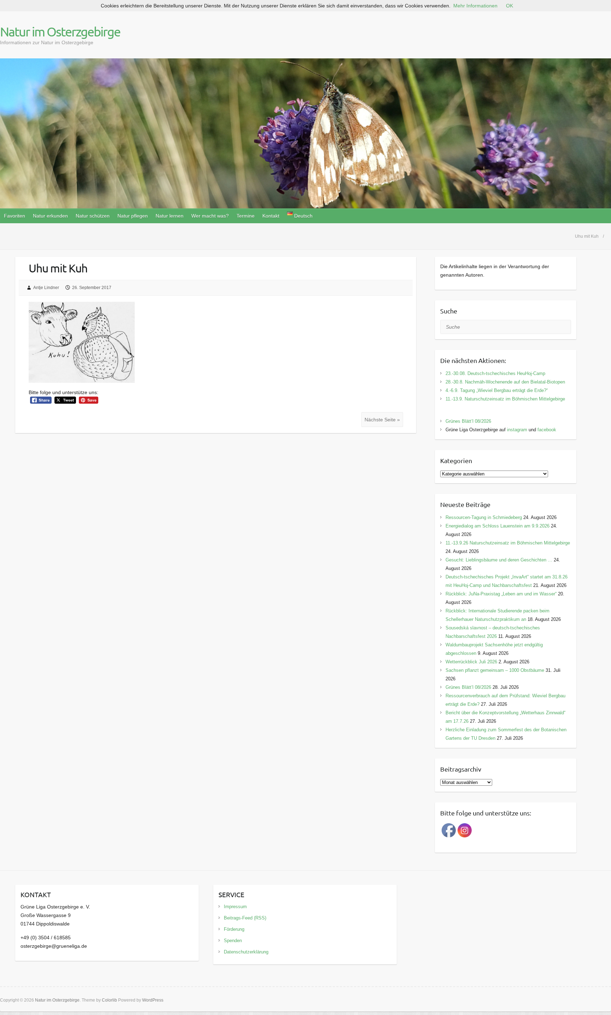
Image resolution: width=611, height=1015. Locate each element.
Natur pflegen (132, 216)
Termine (246, 216)
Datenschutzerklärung (246, 952)
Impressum (235, 906)
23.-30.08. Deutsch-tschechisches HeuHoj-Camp (495, 373)
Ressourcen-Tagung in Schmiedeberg (484, 517)
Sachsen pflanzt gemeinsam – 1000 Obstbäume (495, 670)
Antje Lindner (46, 287)
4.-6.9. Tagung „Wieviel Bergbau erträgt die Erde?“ (497, 390)
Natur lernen (170, 216)
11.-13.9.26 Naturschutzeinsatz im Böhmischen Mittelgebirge (508, 543)
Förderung (234, 929)
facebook (546, 429)
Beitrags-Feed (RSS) (245, 918)
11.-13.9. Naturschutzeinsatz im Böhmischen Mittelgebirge (505, 399)
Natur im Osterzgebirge (60, 31)
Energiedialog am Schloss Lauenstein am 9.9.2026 (497, 526)
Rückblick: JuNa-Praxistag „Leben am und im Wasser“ (501, 593)
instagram (517, 429)
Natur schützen (93, 216)
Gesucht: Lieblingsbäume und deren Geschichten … (499, 560)
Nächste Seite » (382, 419)
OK (509, 5)
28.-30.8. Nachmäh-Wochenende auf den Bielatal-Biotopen (505, 382)
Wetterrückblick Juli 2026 (471, 661)
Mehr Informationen (475, 5)
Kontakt (270, 216)
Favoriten (14, 216)
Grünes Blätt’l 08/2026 (468, 421)
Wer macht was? (210, 216)
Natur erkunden (50, 216)
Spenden (233, 940)
